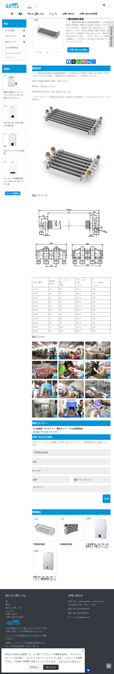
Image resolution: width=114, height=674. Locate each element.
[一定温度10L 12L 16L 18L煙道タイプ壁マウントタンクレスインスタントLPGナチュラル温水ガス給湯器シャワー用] (97, 529)
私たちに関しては (36, 14)
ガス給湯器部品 (11, 47)
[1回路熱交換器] (71, 529)
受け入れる (51, 667)
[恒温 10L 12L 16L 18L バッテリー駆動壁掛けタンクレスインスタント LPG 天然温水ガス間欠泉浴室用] (45, 561)
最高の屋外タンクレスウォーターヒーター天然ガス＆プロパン (13, 95)
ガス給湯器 (10, 30)
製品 (20, 14)
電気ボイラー (11, 42)
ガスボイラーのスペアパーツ (12, 55)
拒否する (34, 667)
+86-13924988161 (80, 613)
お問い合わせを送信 (88, 14)
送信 (106, 498)
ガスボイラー (11, 36)
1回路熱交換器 (66, 544)
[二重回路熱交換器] (40, 52)
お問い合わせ (68, 14)
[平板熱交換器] (45, 529)
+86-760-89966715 (80, 609)
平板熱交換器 (39, 544)
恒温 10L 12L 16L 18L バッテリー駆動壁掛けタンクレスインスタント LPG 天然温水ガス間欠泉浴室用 (45, 578)
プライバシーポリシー (69, 661)
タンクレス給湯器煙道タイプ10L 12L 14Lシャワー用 (14, 181)
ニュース (53, 14)
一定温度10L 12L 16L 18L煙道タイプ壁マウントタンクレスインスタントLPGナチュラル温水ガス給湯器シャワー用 (97, 545)
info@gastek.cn (83, 617)
